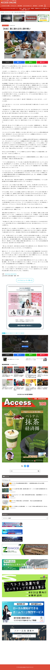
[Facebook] (25, 346)
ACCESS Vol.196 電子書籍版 (25, 394)
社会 (12, 12)
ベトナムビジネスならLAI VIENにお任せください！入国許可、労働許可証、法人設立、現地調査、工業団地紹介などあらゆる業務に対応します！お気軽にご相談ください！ (25, 9)
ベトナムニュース (13, 5)
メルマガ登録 (41, 5)
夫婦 (23, 333)
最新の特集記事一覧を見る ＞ (25, 325)
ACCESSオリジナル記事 (5, 5)
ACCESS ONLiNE (22, 667)
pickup (8, 333)
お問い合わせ (35, 5)
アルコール (13, 333)
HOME (3, 12)
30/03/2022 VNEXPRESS (10, 274)
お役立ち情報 (20, 5)
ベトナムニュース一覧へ (24, 280)
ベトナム (18, 333)
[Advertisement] (25, 651)
